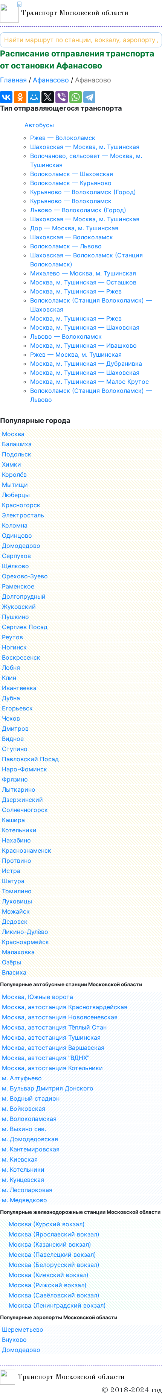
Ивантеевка (19, 688)
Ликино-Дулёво (25, 931)
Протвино (16, 860)
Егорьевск (17, 708)
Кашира (13, 820)
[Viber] (61, 97)
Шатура (13, 881)
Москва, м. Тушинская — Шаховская (84, 327)
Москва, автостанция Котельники (52, 1068)
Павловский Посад (30, 759)
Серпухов (16, 556)
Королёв (14, 474)
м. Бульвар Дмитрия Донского (47, 1088)
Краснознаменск (26, 850)
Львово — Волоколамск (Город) (78, 210)
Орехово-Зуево (25, 576)
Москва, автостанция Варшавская (53, 1047)
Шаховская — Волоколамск (71, 237)
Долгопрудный (24, 596)
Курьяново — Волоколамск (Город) (83, 192)
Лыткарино (18, 789)
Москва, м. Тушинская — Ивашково (83, 345)
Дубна (11, 698)
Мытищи (15, 484)
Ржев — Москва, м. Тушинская (76, 354)
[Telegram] (89, 97)
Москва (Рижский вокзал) (48, 1285)
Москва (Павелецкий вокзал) (52, 1254)
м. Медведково (24, 1200)
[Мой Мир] (34, 97)
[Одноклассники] (20, 97)
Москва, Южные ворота (37, 997)
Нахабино (16, 840)
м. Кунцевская (23, 1179)
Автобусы (39, 125)
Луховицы (17, 901)
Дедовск (15, 921)
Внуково (14, 1339)
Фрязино (15, 779)
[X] (47, 97)
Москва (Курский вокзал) (47, 1224)
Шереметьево (22, 1329)
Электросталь (23, 515)
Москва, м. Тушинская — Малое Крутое (89, 381)
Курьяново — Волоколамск (71, 201)
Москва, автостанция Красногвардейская (64, 1007)
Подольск (16, 454)
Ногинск (14, 647)
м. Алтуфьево (22, 1078)
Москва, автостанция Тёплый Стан (54, 1027)
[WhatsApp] (75, 97)
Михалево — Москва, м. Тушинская (83, 273)
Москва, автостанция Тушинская (51, 1037)
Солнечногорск (25, 810)
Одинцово (17, 535)
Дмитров (15, 728)
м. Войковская (23, 1108)
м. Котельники (23, 1169)
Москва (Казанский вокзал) (50, 1244)
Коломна (15, 525)
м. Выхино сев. (24, 1129)
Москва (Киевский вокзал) (49, 1275)
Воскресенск (21, 657)
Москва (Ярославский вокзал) (54, 1234)
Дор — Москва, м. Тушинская (74, 228)
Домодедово (21, 545)
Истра (11, 870)
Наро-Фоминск (24, 769)
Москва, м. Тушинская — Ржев (76, 291)
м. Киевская (20, 1159)
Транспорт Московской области (73, 13)
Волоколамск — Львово (66, 246)
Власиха (14, 972)
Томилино (17, 891)
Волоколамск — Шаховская (71, 174)
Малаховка (18, 952)
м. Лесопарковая (27, 1190)
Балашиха (17, 444)
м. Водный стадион (31, 1098)
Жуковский (19, 606)
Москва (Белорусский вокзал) (54, 1264)
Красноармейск (25, 942)
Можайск (16, 911)
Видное (13, 738)
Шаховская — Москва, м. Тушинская (84, 147)
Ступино (15, 749)
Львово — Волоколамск (66, 336)
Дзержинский (22, 799)
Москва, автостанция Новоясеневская (60, 1017)
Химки (11, 464)
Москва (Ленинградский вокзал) (57, 1305)
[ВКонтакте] (6, 97)
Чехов (11, 718)
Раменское (18, 586)
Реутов (12, 637)
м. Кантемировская (31, 1149)
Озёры (11, 962)
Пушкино (15, 616)
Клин (9, 677)
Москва (13, 434)
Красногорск (21, 505)
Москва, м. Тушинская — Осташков (83, 282)
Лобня (11, 667)
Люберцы (16, 495)
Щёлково (15, 566)
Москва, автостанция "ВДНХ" (45, 1057)
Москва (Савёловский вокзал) (54, 1295)
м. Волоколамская (29, 1118)
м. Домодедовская (30, 1139)
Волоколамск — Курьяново (71, 183)
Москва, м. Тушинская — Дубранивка (86, 363)
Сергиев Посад (24, 627)
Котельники (19, 830)
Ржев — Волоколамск (62, 137)
